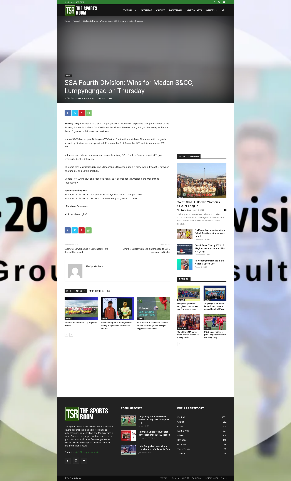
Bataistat (146, 10)
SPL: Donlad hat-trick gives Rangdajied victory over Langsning (215, 335)
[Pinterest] (82, 113)
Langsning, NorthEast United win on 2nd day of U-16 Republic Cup (154, 419)
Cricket (180, 197)
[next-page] (71, 335)
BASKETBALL (175, 10)
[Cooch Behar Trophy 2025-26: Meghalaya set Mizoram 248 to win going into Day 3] (184, 249)
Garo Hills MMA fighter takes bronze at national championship (188, 335)
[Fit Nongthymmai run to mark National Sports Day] (184, 264)
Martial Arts (182, 328)
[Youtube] (224, 2)
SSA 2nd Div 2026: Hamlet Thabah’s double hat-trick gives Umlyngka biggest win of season (152, 325)
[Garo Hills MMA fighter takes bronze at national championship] (188, 322)
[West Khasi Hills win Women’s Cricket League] (201, 180)
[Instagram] (219, 2)
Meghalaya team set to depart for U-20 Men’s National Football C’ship (214, 306)
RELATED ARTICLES (75, 291)
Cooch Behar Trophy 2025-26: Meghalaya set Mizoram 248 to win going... (210, 248)
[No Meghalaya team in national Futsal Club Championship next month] (184, 234)
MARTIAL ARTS (194, 10)
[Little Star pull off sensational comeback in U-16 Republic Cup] (128, 450)
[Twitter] (75, 113)
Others (210, 10)
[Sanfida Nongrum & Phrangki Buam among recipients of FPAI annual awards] (117, 308)
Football (76, 21)
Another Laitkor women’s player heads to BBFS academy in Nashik (146, 250)
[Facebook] (214, 2)
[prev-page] (66, 335)
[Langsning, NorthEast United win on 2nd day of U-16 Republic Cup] (128, 420)
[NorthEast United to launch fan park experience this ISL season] (128, 435)
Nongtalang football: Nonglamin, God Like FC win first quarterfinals (188, 306)
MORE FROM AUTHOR (99, 291)
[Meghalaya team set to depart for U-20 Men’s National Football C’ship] (215, 293)
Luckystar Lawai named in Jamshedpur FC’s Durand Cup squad (86, 250)
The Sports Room (74, 98)
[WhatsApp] (88, 113)
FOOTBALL (128, 10)
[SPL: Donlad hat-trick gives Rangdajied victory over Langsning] (215, 322)
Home (67, 21)
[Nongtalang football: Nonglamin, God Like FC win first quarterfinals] (188, 293)
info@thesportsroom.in (87, 452)
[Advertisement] (200, 129)
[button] (222, 10)
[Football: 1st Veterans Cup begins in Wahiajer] (81, 308)
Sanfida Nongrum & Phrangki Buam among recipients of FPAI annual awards (116, 325)
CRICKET (160, 10)
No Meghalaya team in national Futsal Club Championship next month (210, 233)
